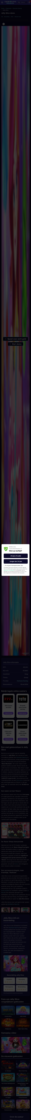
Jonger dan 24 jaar (16, 561)
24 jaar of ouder (16, 556)
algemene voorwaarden (9, 570)
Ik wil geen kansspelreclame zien (14, 565)
